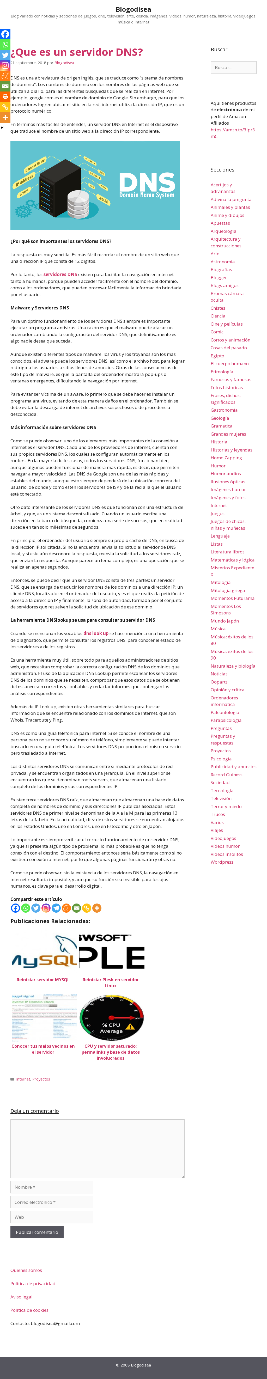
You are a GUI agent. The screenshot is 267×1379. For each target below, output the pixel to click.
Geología (220, 418)
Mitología (221, 582)
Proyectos (41, 1079)
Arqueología (223, 231)
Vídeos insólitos (227, 854)
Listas (217, 544)
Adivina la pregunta (231, 199)
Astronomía (223, 262)
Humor (218, 466)
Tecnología (222, 791)
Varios (217, 822)
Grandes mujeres (228, 434)
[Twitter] (35, 908)
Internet (23, 1079)
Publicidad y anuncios (234, 767)
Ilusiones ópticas (228, 482)
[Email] (76, 908)
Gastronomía (224, 410)
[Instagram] (46, 908)
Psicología (221, 759)
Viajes (217, 830)
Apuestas (220, 223)
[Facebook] (15, 908)
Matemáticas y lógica (233, 560)
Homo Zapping (226, 458)
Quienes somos (26, 1270)
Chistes (218, 308)
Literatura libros (228, 552)
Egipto (217, 356)
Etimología (222, 372)
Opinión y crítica (228, 690)
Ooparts (219, 682)
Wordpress (222, 862)
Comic (217, 332)
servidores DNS (60, 274)
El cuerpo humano (230, 364)
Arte (215, 254)
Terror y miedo (226, 806)
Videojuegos (223, 838)
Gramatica (222, 426)
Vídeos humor (225, 846)
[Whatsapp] (25, 908)
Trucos (218, 814)
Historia (219, 442)
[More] (96, 908)
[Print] (5, 96)
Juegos (217, 513)
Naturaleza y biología (233, 666)
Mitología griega (228, 590)
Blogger (219, 277)
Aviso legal (21, 1297)
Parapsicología (226, 720)
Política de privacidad (33, 1283)
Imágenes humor (228, 489)
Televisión (221, 798)
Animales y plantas (230, 207)
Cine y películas (227, 324)
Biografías (221, 269)
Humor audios (226, 474)
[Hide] (2, 128)
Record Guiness (226, 775)
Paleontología (225, 712)
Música (218, 629)
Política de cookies (29, 1310)
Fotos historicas (227, 387)
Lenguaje (220, 536)
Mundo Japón (225, 621)
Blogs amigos (225, 285)
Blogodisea (133, 9)
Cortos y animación (230, 340)
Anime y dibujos (227, 215)
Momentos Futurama (233, 598)
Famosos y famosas (231, 379)
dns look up (95, 633)
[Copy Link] (86, 908)
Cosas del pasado (229, 348)
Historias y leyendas (231, 450)
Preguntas (221, 728)
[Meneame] (66, 908)
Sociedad (220, 782)
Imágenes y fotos (228, 498)
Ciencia (218, 316)
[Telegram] (56, 908)
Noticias (219, 674)
